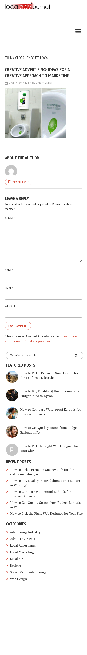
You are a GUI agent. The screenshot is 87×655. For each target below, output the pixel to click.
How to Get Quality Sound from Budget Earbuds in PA (45, 504)
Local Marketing (22, 552)
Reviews (15, 565)
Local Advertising (23, 545)
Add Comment (44, 83)
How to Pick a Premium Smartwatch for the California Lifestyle (49, 375)
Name (9, 270)
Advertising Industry (25, 532)
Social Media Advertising (28, 572)
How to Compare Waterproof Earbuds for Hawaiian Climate (40, 493)
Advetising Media (22, 538)
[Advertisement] (27, 33)
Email (9, 288)
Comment (12, 218)
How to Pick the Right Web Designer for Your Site (46, 513)
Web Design (18, 579)
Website (10, 306)
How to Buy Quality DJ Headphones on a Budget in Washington (49, 393)
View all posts (20, 182)
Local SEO (17, 558)
